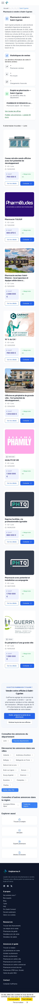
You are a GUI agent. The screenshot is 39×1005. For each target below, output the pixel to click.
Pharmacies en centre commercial (14, 964)
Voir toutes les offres (13, 111)
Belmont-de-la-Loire (10, 765)
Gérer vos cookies (9, 915)
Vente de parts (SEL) (10, 973)
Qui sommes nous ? (9, 895)
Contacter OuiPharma (10, 984)
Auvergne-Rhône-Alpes (9, 805)
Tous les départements (21, 741)
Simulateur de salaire (10, 937)
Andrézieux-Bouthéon (23, 755)
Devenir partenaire (9, 912)
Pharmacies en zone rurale (12, 962)
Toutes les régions (26, 805)
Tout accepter (13, 999)
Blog (4, 901)
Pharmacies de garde (10, 931)
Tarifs (5, 903)
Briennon (23, 775)
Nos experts (7, 898)
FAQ (4, 906)
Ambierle (6, 755)
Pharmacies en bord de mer (12, 967)
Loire (5, 741)
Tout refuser (27, 999)
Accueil (6, 8)
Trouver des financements (12, 926)
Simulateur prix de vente (11, 934)
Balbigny (6, 760)
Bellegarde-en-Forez (23, 760)
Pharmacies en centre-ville (12, 959)
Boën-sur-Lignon (8, 770)
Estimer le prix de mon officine (19, 722)
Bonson (23, 770)
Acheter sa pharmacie (10, 953)
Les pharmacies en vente (11, 950)
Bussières (6, 780)
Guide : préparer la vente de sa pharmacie (19, 716)
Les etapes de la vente (10, 928)
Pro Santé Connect (9, 909)
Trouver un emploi (9, 948)
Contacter (26, 183)
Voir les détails (12, 183)
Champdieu (20, 780)
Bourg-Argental (8, 775)
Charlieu (6, 785)
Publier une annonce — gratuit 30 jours (18, 116)
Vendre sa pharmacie (10, 956)
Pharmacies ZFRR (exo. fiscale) (13, 970)
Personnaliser (18, 1002)
